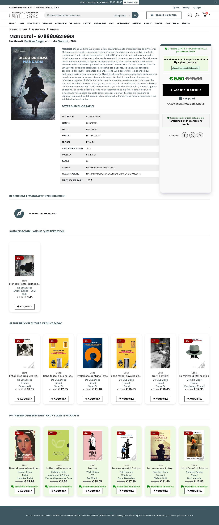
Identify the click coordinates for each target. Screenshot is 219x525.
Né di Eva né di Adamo (194, 468)
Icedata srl (172, 515)
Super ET (91, 154)
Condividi (173, 135)
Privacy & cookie (185, 515)
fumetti (47, 23)
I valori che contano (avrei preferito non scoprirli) (106, 376)
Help (187, 7)
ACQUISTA (26, 306)
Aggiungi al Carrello (188, 90)
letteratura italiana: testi (100, 167)
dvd (111, 23)
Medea (92, 468)
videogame (123, 23)
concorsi (60, 23)
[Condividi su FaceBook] (185, 135)
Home (12, 23)
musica (136, 23)
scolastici (33, 23)
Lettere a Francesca (58, 468)
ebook (87, 23)
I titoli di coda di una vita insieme (29, 376)
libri (21, 23)
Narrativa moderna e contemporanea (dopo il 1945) (113, 173)
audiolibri (100, 23)
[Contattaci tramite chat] (190, 15)
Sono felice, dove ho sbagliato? (62, 376)
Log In (198, 7)
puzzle (148, 23)
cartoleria (172, 23)
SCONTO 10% (132, 2)
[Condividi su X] (192, 135)
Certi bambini (160, 376)
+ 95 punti (188, 98)
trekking (75, 23)
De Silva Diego (34, 41)
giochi (158, 23)
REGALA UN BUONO (166, 15)
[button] (206, 15)
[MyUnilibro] (197, 15)
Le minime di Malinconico (194, 376)
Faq (177, 7)
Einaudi (90, 142)
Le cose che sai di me (160, 468)
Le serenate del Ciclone (126, 468)
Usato (186, 23)
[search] (135, 15)
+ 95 (88, 180)
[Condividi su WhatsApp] (200, 135)
